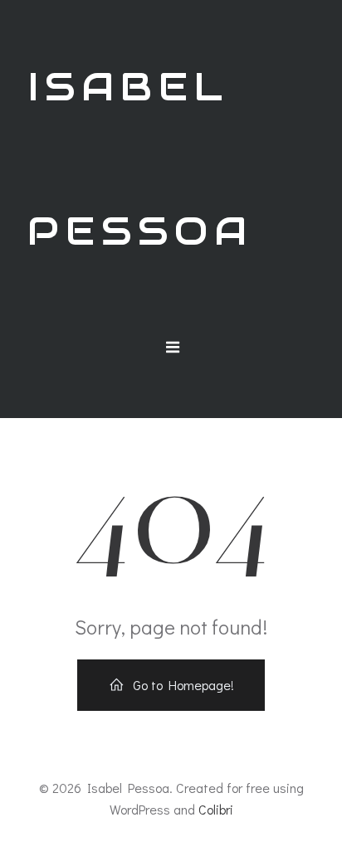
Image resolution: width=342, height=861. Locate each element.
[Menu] (173, 347)
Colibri (215, 809)
